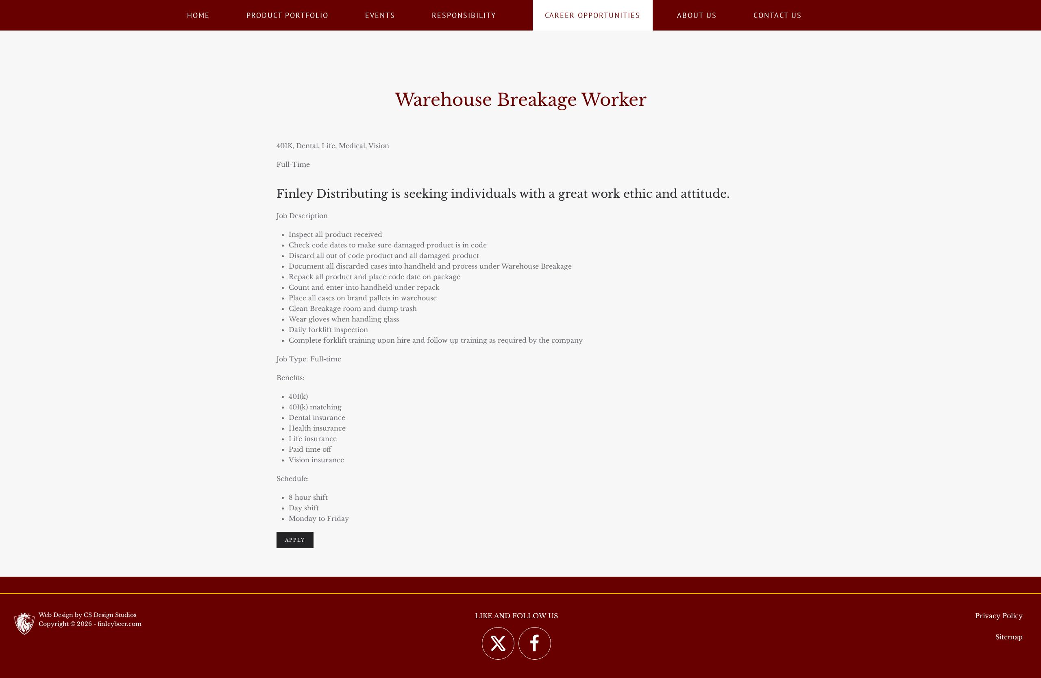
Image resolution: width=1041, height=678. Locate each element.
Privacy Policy (999, 616)
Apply (295, 540)
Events (380, 15)
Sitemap (1009, 637)
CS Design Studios (110, 615)
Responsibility (464, 15)
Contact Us (778, 15)
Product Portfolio (287, 15)
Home (198, 15)
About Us (697, 15)
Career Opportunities (592, 15)
